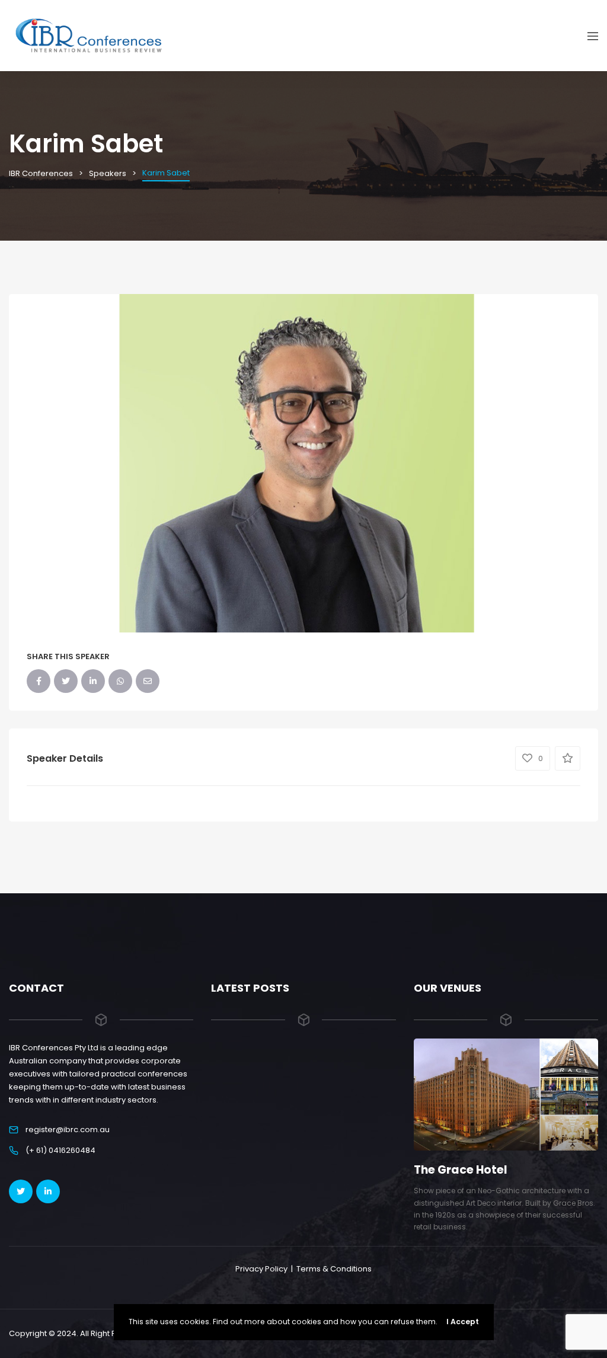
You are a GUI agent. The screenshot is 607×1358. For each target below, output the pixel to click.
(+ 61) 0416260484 (60, 1150)
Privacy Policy (261, 1268)
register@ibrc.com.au (67, 1129)
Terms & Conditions (334, 1268)
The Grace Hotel (460, 1170)
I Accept (462, 1322)
